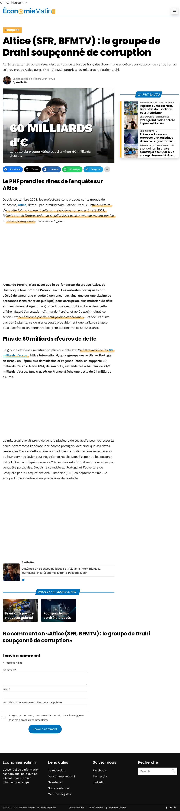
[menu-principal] (174, 10)
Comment (9, 670)
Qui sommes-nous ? (61, 776)
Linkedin (98, 782)
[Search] (173, 771)
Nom (6, 689)
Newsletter (55, 782)
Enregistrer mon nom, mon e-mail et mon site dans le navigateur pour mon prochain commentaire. (46, 717)
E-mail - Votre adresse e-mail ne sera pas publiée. (32, 702)
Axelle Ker (28, 562)
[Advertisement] (58, 253)
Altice (22, 205)
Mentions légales (59, 794)
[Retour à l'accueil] (83, 10)
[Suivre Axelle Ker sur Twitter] (23, 580)
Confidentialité (76, 807)
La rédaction (56, 770)
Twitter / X (100, 776)
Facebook (99, 770)
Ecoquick (12, 30)
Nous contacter (58, 788)
